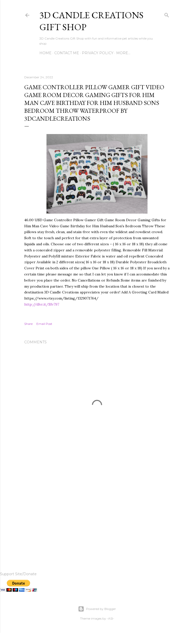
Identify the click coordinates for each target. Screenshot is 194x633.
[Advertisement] (97, 510)
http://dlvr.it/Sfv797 (41, 304)
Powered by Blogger (101, 609)
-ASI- (110, 618)
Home (45, 53)
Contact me (66, 53)
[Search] (167, 14)
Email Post (44, 324)
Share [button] (28, 324)
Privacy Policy (97, 53)
